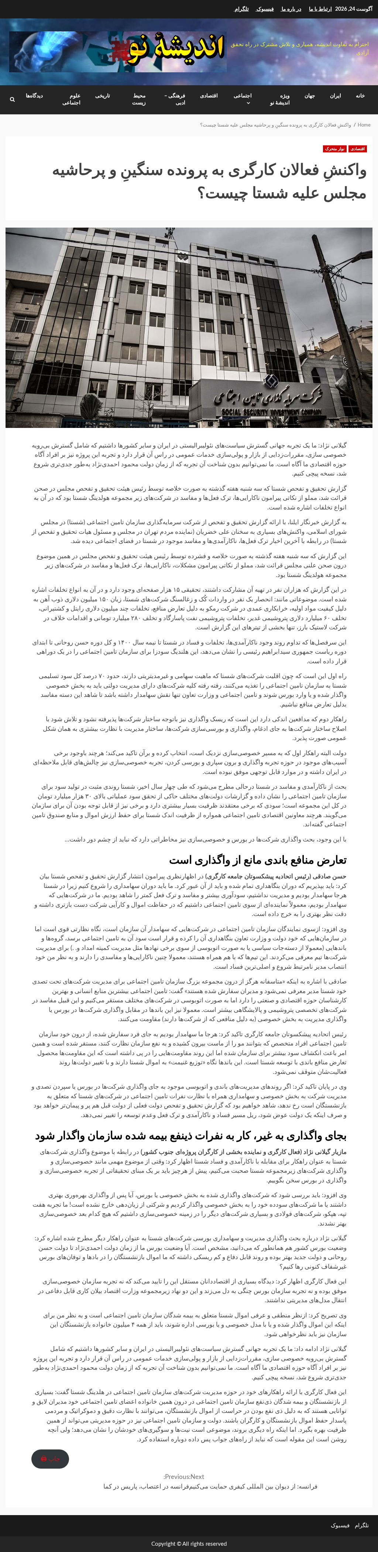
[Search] (12, 100)
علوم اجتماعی (71, 99)
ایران (335, 95)
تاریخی (102, 95)
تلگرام (362, 1525)
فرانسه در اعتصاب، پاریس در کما (146, 1482)
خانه (360, 95)
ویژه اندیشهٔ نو (280, 99)
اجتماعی (243, 95)
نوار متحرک (334, 149)
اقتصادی (209, 95)
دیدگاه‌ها (34, 95)
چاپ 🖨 (50, 1459)
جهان (310, 95)
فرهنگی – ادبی (174, 99)
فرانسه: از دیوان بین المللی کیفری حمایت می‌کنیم (254, 1482)
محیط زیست (139, 99)
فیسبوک (340, 1525)
